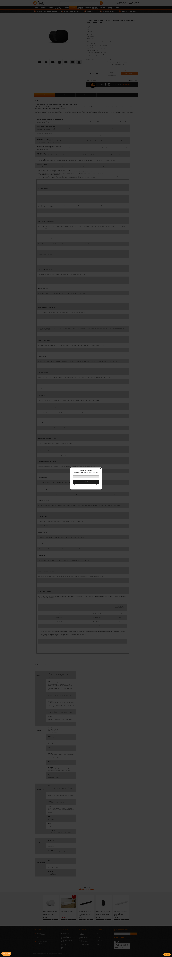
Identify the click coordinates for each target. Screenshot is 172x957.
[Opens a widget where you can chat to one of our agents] (167, 954)
